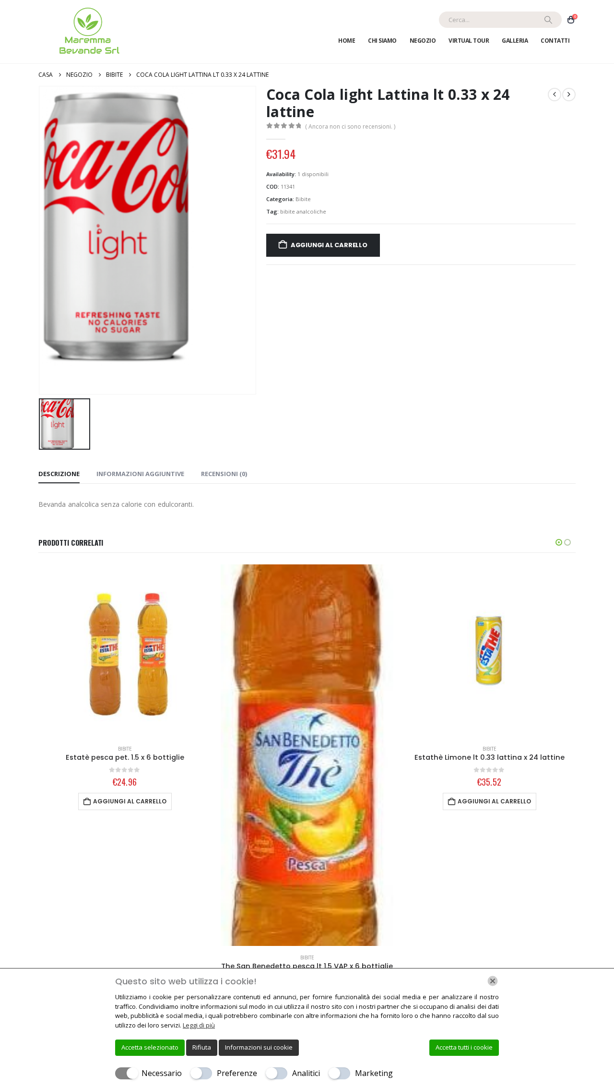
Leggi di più (199, 1025)
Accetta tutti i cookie (464, 1047)
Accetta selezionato (149, 1047)
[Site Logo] (87, 32)
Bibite (303, 199)
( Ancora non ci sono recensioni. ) (350, 126)
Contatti (555, 40)
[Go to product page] (124, 650)
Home (346, 40)
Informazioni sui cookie (259, 1047)
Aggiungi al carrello (329, 245)
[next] (569, 94)
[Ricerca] (548, 20)
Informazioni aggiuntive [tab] (140, 473)
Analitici (306, 1073)
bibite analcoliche (303, 211)
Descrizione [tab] (59, 473)
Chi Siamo (382, 40)
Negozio (423, 40)
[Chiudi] (492, 981)
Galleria (515, 40)
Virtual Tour (469, 40)
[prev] (554, 94)
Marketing (374, 1073)
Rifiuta (201, 1047)
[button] (559, 542)
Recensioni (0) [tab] (224, 473)
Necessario (162, 1073)
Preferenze (237, 1073)
